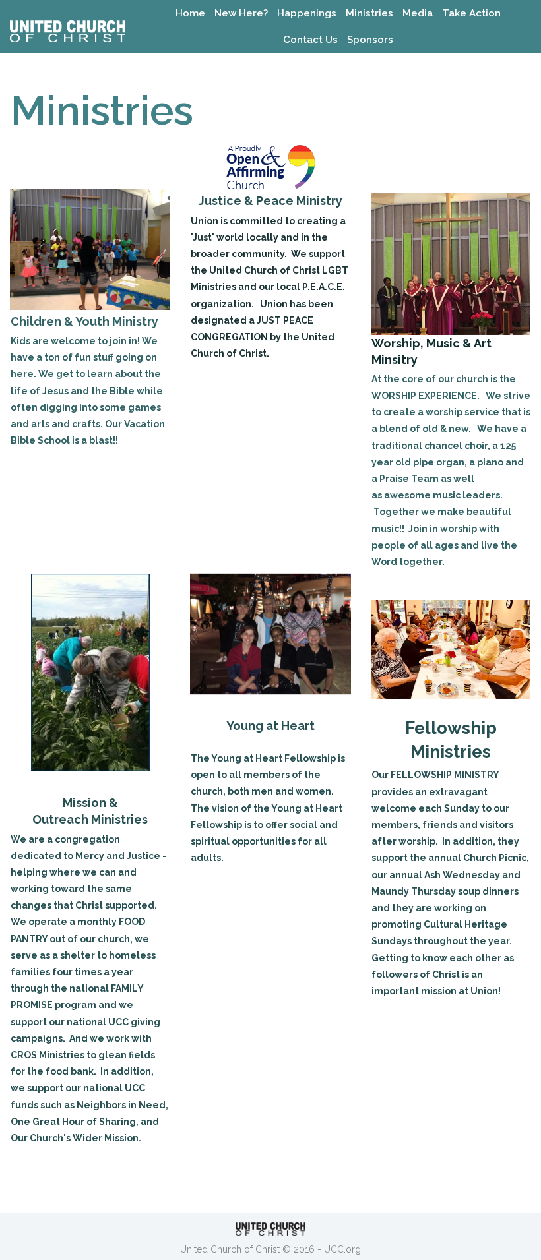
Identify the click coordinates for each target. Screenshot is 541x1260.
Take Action (471, 13)
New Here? (241, 13)
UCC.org (342, 1249)
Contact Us (310, 39)
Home (190, 13)
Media (417, 13)
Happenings (306, 13)
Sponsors (370, 39)
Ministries (369, 13)
